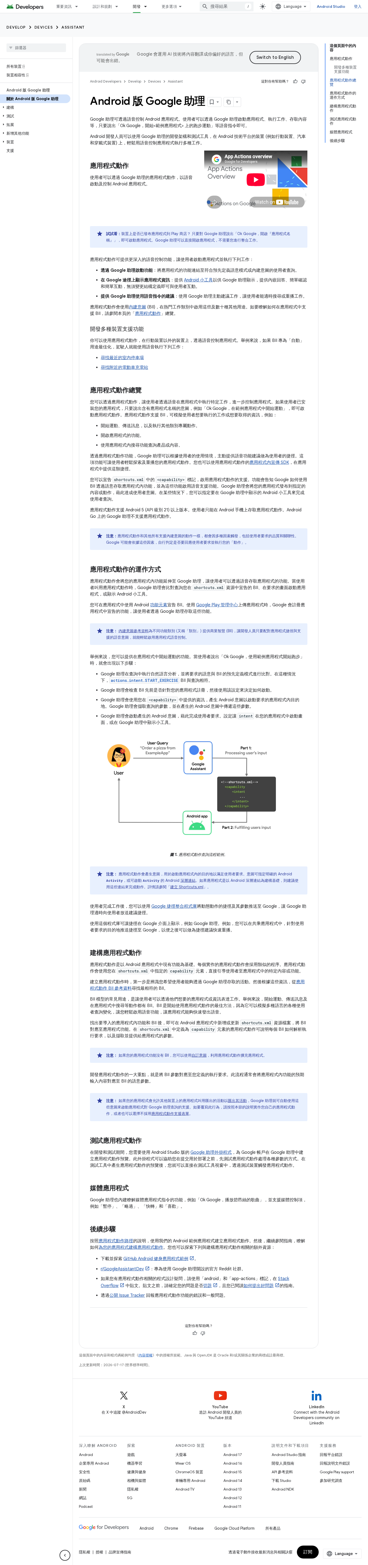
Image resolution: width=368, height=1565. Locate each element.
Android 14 (232, 1480)
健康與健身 (136, 1471)
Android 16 (232, 1463)
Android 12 (232, 1497)
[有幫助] (295, 81)
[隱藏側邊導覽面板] (65, 1555)
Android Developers (105, 81)
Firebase (196, 1528)
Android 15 (232, 1471)
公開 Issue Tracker (127, 1295)
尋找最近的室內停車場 (122, 357)
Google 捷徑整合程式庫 (174, 906)
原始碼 (84, 1480)
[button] (35, 107)
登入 (358, 6)
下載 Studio (281, 1480)
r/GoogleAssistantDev (122, 1269)
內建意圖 (137, 307)
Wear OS (183, 1463)
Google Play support (337, 1471)
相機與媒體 (136, 1480)
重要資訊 (64, 6)
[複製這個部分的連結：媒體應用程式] (134, 1188)
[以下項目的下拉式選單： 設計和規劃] (119, 6)
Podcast (86, 1506)
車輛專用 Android (190, 1480)
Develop (16, 27)
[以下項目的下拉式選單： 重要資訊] (79, 6)
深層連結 (188, 880)
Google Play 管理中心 (217, 605)
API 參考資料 (282, 1471)
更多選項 (169, 6)
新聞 (82, 1489)
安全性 (84, 1471)
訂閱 (307, 1552)
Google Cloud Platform (234, 1528)
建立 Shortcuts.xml (186, 886)
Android (86, 1454)
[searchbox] (36, 47)
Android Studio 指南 (289, 1454)
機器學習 (134, 1463)
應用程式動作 (148, 313)
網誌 (82, 1497)
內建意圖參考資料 (134, 630)
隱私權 (132, 1489)
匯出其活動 (237, 1100)
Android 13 (232, 1489)
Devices (43, 27)
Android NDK (283, 1489)
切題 (207, 1285)
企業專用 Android (94, 1463)
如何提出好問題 (259, 1285)
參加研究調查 (331, 1480)
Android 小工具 (198, 280)
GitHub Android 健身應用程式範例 (155, 1258)
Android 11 (232, 1506)
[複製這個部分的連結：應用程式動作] (134, 166)
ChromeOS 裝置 (189, 1471)
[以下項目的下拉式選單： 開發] (148, 6)
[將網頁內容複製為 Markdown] (229, 102)
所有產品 (272, 1528)
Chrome (171, 1528)
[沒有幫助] (303, 81)
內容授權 (145, 1355)
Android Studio (331, 6)
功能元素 (158, 605)
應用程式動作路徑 (116, 1241)
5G (130, 1497)
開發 (137, 6)
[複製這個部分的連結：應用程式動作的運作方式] (166, 570)
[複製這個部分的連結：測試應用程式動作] (147, 1141)
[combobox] (227, 6)
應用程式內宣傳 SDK (269, 462)
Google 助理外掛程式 (211, 1152)
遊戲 (131, 1454)
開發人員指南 (283, 1463)
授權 (99, 1552)
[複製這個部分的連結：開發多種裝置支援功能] (149, 329)
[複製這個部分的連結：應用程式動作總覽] (147, 390)
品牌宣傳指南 (120, 1552)
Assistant (73, 27)
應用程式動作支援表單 (170, 1113)
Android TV (185, 1489)
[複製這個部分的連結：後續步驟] (121, 1229)
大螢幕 (181, 1454)
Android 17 (232, 1454)
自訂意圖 (199, 1055)
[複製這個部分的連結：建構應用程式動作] (147, 953)
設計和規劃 (102, 6)
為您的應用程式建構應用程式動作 (131, 1247)
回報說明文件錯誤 (335, 1463)
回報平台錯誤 (331, 1454)
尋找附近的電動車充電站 (124, 367)
